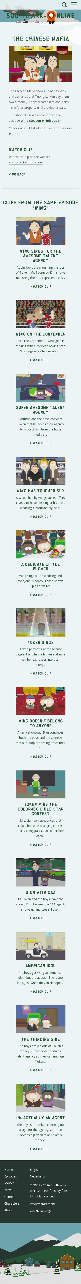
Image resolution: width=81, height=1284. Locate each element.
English (35, 1169)
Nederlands (38, 1176)
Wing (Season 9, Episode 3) (40, 120)
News (8, 1190)
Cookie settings (40, 1210)
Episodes (10, 1176)
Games (9, 1197)
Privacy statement (42, 1204)
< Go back (17, 174)
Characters (11, 1203)
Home (8, 1169)
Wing (41, 208)
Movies (9, 1183)
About (8, 1210)
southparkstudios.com (26, 162)
